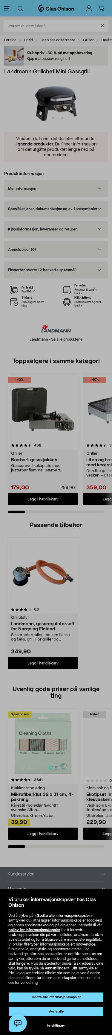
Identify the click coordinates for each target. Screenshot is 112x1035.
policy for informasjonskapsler (34, 930)
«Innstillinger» (57, 968)
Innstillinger (56, 1025)
